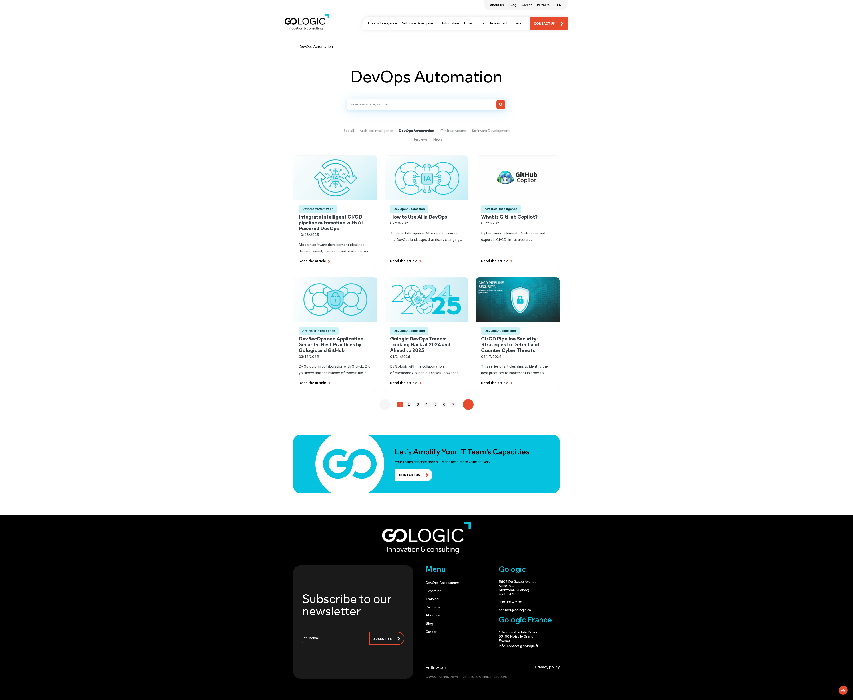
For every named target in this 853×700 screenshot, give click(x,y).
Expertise (433, 591)
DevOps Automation (416, 131)
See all (348, 131)
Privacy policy (547, 668)
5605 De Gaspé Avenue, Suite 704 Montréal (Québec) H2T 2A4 (518, 588)
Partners (433, 607)
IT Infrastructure (453, 131)
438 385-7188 (510, 602)
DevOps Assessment (443, 583)
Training (518, 23)
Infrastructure (474, 23)
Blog (429, 624)
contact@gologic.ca (515, 610)
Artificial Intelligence (382, 23)
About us (433, 615)
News (437, 139)
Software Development (419, 23)
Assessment (499, 23)
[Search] (500, 104)
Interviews (419, 139)
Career (431, 632)
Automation (450, 23)
